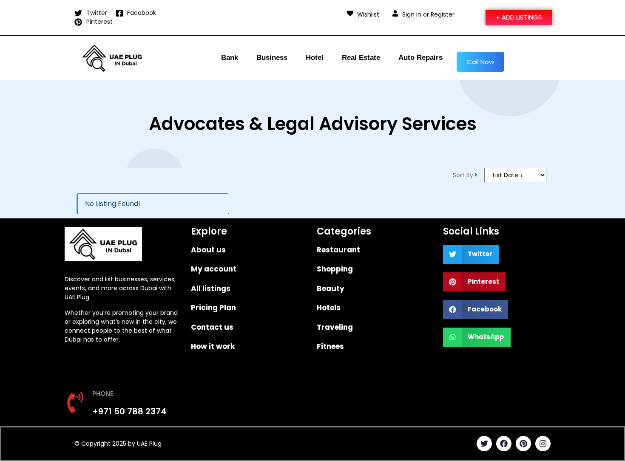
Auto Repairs (420, 58)
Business (271, 58)
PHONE (103, 393)
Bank (229, 58)
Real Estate (361, 58)
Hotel (315, 58)
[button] (471, 254)
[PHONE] (75, 402)
